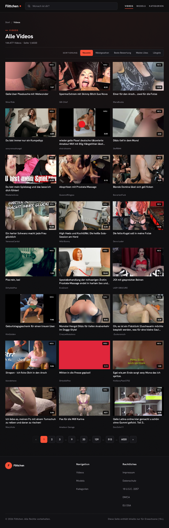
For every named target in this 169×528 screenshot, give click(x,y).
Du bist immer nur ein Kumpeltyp (24, 140)
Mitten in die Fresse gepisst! (74, 372)
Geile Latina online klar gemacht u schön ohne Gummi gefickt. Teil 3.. (136, 420)
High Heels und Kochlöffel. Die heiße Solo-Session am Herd (83, 235)
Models (141, 6)
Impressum (129, 472)
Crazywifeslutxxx (67, 334)
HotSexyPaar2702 (121, 380)
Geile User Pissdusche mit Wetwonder (27, 94)
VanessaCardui (13, 241)
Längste (157, 52)
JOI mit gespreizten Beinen (128, 279)
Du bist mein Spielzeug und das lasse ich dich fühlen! (28, 188)
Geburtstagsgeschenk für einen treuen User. (30, 326)
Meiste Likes (142, 52)
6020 (124, 439)
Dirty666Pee (11, 287)
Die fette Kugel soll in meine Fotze (132, 233)
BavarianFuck (119, 195)
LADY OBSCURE (120, 287)
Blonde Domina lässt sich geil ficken (133, 187)
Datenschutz (129, 480)
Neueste (87, 52)
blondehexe (11, 380)
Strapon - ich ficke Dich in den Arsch (26, 372)
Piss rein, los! (13, 279)
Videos (129, 6)
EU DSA (127, 505)
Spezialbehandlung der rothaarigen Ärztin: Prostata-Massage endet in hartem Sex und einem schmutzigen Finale (83, 281)
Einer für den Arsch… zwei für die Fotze (135, 94)
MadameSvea (12, 195)
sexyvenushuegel (14, 148)
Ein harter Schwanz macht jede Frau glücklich (26, 235)
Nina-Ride (10, 102)
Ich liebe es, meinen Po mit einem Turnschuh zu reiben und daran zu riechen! (31, 420)
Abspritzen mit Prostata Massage (77, 187)
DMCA (126, 497)
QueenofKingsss (66, 195)
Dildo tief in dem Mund (126, 140)
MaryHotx (10, 427)
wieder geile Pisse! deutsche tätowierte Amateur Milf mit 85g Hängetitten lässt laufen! (81, 142)
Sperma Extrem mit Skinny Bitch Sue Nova (83, 94)
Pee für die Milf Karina (71, 419)
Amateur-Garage (67, 427)
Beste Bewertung (122, 52)
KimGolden (11, 334)
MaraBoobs (118, 102)
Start (7, 22)
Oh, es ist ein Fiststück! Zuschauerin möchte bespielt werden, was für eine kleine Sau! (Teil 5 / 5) (138, 328)
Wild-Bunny (64, 241)
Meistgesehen (102, 52)
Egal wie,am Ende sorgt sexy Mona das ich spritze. (136, 374)
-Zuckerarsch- (119, 334)
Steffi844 (117, 148)
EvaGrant (63, 287)
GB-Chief (63, 102)
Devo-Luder (118, 241)
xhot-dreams (65, 148)
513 (110, 439)
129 (97, 439)
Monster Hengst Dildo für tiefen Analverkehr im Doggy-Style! (84, 328)
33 (84, 439)
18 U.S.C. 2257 (131, 489)
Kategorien (156, 6)
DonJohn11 (118, 427)
